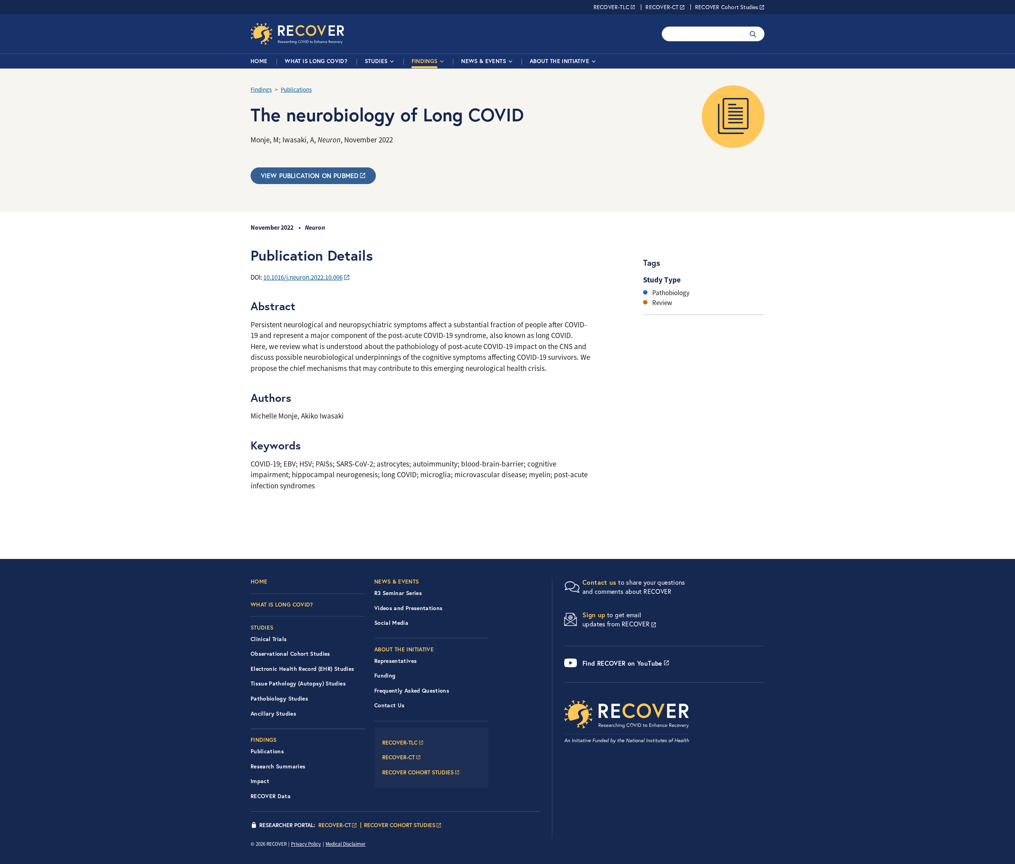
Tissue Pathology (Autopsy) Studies (298, 683)
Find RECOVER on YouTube (622, 663)
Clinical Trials (269, 639)
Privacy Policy (306, 844)
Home (259, 61)
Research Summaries (278, 766)
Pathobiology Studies (279, 698)
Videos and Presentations (408, 608)
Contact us (599, 582)
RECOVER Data (271, 796)
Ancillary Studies (273, 713)
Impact (260, 781)
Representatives (395, 660)
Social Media (391, 622)
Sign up (593, 615)
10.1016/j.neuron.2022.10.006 (303, 277)
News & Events (483, 61)
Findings (425, 61)
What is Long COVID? (316, 61)
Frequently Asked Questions (411, 690)
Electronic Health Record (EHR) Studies (302, 668)
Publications (296, 89)
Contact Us (389, 705)
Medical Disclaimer (346, 844)
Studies (376, 61)
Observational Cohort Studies (290, 653)
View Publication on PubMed (309, 175)
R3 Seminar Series (398, 593)
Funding (384, 675)
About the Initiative (559, 61)
